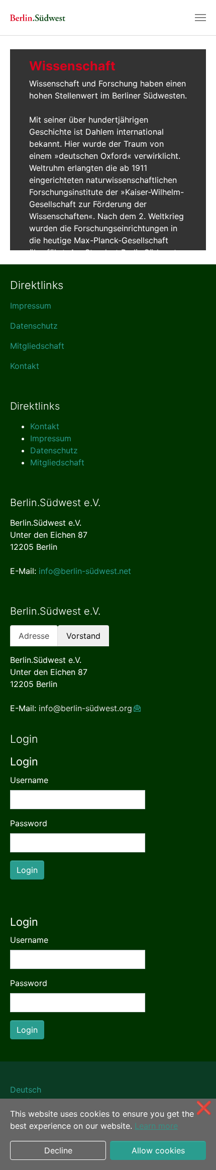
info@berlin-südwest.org (85, 708)
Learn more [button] (156, 1126)
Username (29, 780)
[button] (22, 149)
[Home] (37, 17)
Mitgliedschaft (37, 346)
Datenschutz (34, 326)
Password (28, 823)
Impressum (30, 306)
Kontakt (24, 366)
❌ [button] (204, 1107)
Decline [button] (58, 1150)
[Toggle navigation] (200, 17)
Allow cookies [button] (158, 1150)
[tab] (34, 635)
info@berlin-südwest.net (85, 571)
